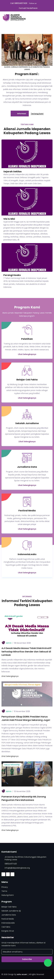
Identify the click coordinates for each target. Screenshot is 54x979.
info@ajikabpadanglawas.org (17, 868)
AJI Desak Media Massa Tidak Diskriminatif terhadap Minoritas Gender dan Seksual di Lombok (26, 652)
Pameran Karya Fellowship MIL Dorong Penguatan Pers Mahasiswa (24, 798)
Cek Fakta (6, 927)
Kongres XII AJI (8, 931)
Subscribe (27, 959)
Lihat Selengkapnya (27, 354)
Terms (4, 891)
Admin (9, 643)
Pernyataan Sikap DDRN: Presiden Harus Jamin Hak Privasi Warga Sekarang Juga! (26, 718)
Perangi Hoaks (12, 275)
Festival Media (8, 919)
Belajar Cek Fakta (9, 907)
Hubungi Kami (8, 895)
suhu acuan (22, 974)
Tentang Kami (37, 113)
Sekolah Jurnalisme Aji (11, 911)
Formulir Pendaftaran (28, 8)
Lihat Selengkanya (27, 441)
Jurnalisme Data (9, 915)
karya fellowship (12, 764)
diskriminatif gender (14, 616)
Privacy (5, 887)
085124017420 (20, 3)
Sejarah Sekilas (12, 171)
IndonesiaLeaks (8, 923)
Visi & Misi (9, 218)
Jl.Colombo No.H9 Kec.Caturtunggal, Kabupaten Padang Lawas (25, 858)
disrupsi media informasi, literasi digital (22, 684)
